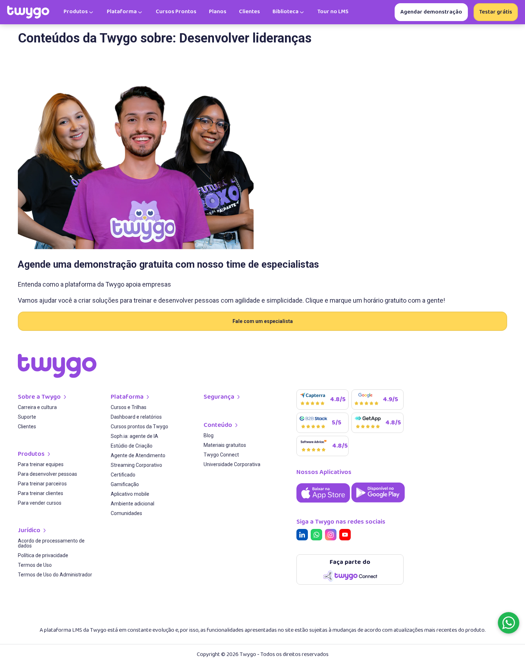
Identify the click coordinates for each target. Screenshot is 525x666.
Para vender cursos (39, 503)
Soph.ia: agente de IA (134, 436)
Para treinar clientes (40, 493)
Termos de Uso (35, 565)
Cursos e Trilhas (128, 407)
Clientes (27, 426)
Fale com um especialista (262, 321)
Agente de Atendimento (138, 455)
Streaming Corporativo (136, 465)
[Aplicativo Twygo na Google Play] (378, 503)
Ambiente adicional (132, 503)
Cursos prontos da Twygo (139, 426)
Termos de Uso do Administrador (55, 574)
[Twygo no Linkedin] (303, 536)
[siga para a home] (28, 12)
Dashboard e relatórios (136, 417)
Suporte (27, 417)
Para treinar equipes (41, 464)
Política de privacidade (43, 555)
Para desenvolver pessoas (47, 474)
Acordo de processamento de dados (51, 543)
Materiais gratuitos (225, 445)
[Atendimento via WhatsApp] (508, 623)
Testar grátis (495, 11)
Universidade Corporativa (232, 464)
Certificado (123, 475)
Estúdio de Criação (131, 446)
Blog (209, 435)
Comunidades (126, 513)
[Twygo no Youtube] (346, 536)
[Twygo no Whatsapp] (318, 536)
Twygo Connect (221, 455)
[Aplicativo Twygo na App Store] (323, 503)
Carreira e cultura (37, 407)
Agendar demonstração (431, 11)
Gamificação (125, 484)
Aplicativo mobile (130, 494)
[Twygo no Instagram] (332, 536)
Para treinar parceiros (42, 483)
